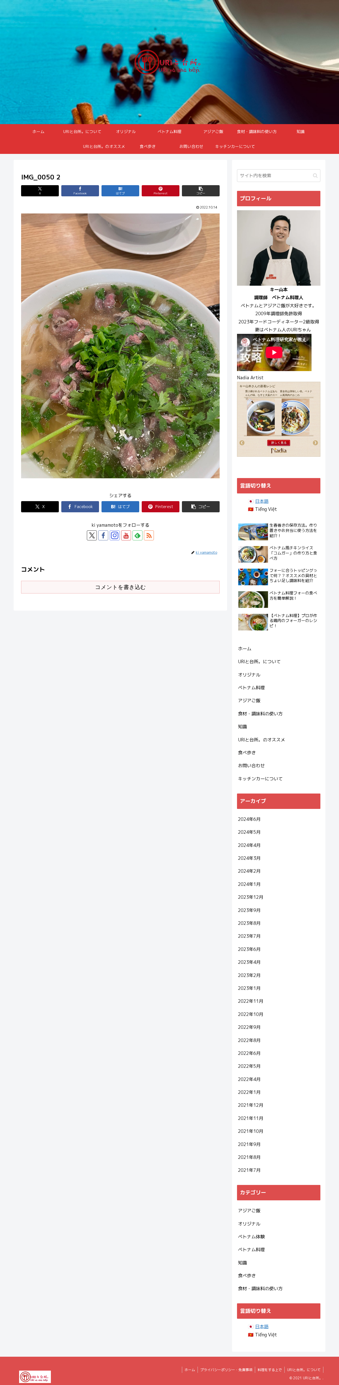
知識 (242, 727)
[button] (201, 190)
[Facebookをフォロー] (103, 535)
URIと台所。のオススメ (261, 740)
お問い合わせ (251, 765)
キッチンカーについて (260, 779)
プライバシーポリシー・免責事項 (226, 1369)
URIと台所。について (259, 661)
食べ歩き (247, 753)
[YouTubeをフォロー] (126, 535)
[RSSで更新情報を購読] (149, 535)
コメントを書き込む (120, 587)
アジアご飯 (249, 700)
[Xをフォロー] (92, 535)
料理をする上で (270, 1369)
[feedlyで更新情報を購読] (137, 535)
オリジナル (249, 675)
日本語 (262, 501)
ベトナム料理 (251, 688)
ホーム (244, 649)
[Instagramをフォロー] (115, 535)
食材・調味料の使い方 (260, 714)
